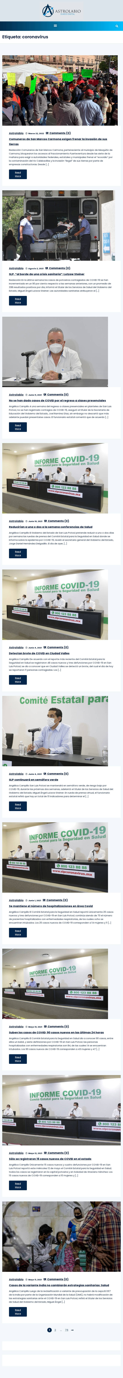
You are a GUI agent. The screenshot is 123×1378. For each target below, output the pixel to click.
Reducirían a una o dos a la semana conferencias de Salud (50, 527)
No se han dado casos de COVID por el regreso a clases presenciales (57, 400)
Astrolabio (16, 133)
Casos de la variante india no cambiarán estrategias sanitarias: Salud (59, 1285)
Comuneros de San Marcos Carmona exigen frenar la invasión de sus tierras (58, 141)
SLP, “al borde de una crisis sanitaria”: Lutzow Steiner (46, 274)
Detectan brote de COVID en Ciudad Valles (39, 653)
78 (66, 1330)
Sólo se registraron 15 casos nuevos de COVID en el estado (50, 1159)
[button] (55, 25)
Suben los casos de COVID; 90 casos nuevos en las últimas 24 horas (56, 1032)
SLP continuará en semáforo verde (33, 780)
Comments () (60, 133)
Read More (18, 174)
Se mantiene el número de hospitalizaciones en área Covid (51, 906)
